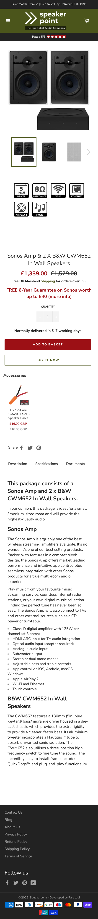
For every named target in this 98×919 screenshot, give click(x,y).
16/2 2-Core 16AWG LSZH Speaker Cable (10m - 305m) (18, 416)
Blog (8, 819)
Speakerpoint (38, 898)
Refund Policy (16, 841)
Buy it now (47, 360)
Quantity (48, 306)
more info (60, 296)
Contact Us (14, 812)
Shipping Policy (17, 848)
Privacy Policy (16, 834)
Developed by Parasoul (64, 898)
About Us (12, 827)
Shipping (48, 281)
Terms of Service (18, 856)
